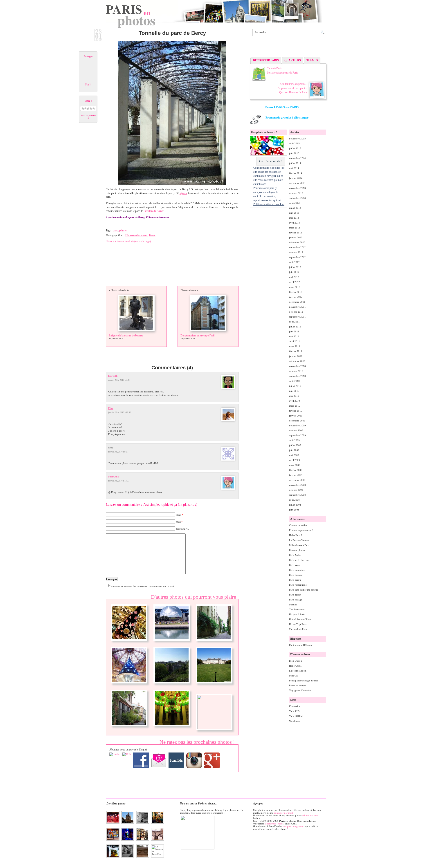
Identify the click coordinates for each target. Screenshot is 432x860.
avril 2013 (294, 222)
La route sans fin (297, 670)
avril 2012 (294, 282)
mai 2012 (294, 277)
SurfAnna (113, 476)
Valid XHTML (296, 716)
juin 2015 (294, 153)
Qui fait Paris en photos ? (293, 83)
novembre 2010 (297, 366)
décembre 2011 (297, 301)
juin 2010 (294, 391)
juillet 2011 (295, 326)
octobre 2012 (296, 252)
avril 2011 (294, 341)
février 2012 (295, 292)
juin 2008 (294, 509)
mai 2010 (294, 395)
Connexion (295, 706)
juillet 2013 (295, 207)
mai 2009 (294, 455)
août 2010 (294, 381)
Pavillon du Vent (153, 211)
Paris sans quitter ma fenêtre (303, 589)
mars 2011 (294, 346)
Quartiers (292, 60)
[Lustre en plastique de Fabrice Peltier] (172, 728)
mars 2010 (294, 405)
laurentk (112, 375)
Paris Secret (295, 594)
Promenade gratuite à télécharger (287, 117)
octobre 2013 (296, 193)
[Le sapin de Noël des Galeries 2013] (129, 642)
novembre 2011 (297, 306)
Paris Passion (295, 574)
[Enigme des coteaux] (172, 685)
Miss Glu (293, 675)
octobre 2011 (296, 311)
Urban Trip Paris (297, 624)
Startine (293, 604)
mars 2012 (294, 287)
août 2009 (294, 440)
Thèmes (312, 60)
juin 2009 (294, 450)
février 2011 (295, 351)
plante (122, 230)
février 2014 (295, 173)
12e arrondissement (136, 235)
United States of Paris (300, 619)
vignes (183, 193)
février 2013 (295, 232)
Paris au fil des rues (299, 560)
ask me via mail (310, 815)
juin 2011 (294, 331)
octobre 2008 (296, 489)
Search (322, 32)
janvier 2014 (295, 178)
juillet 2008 (295, 504)
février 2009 (295, 470)
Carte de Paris (274, 68)
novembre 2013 (297, 188)
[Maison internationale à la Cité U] (214, 685)
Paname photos (297, 550)
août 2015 (294, 143)
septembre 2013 (297, 198)
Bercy (152, 235)
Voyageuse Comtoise (300, 690)
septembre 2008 (297, 494)
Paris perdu (295, 579)
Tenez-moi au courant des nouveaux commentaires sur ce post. (142, 586)
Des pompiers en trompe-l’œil (197, 335)
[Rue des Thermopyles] (214, 642)
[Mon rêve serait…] (129, 728)
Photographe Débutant (301, 645)
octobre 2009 (296, 430)
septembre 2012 (297, 257)
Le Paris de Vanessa (299, 540)
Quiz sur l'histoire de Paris (293, 92)
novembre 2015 (297, 138)
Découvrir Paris (266, 60)
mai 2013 (294, 217)
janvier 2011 (295, 356)
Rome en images (297, 685)
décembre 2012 (297, 242)
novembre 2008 (297, 485)
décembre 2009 (297, 420)
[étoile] (82, 108)
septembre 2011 (297, 316)
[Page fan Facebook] (141, 760)
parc (115, 230)
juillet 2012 (295, 267)
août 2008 (294, 499)
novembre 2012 (297, 247)
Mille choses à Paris (299, 545)
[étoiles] (85, 108)
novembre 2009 (297, 425)
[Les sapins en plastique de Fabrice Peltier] (214, 728)
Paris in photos (296, 570)
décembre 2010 (297, 361)
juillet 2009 (295, 445)
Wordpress (294, 721)
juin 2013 (294, 212)
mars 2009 (294, 465)
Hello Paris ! (295, 535)
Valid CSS (294, 711)
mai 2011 (294, 336)
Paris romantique (298, 584)
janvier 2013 (295, 237)
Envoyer (111, 579)
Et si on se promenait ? (301, 530)
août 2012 (294, 262)
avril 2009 (294, 460)
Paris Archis (295, 555)
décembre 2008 (297, 480)
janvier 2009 (295, 475)
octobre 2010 (296, 371)
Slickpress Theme (274, 823)
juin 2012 (294, 272)
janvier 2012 (295, 297)
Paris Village (295, 599)
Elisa (110, 408)
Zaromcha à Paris (298, 629)
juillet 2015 (295, 148)
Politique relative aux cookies (268, 204)
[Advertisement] (288, 47)
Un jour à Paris (297, 614)
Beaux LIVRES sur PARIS (282, 107)
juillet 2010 (295, 386)
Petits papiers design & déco (303, 680)
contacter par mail (283, 812)
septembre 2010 (297, 376)
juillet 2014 (295, 163)
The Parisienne (296, 609)
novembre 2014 (297, 158)
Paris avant (294, 565)
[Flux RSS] (126, 754)
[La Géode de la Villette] (172, 642)
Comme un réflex (298, 525)
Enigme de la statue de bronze (126, 335)
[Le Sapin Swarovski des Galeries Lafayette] (129, 685)
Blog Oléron (295, 660)
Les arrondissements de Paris (282, 72)
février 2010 (295, 410)
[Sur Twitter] (114, 754)
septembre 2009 (297, 435)
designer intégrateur (293, 826)
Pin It (88, 84)
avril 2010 (294, 400)
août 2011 (294, 321)
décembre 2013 (297, 183)
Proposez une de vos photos (292, 88)
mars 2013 (294, 227)
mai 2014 (294, 168)
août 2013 (294, 203)
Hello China (295, 665)
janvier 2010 (295, 415)
